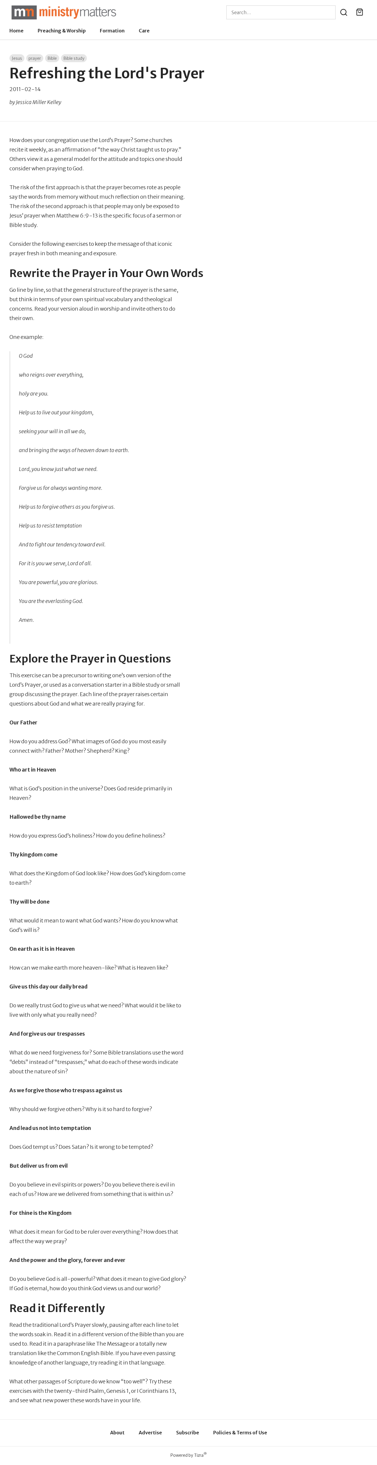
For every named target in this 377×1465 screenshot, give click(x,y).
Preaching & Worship (62, 31)
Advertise (150, 1433)
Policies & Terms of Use (240, 1433)
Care (144, 31)
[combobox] (281, 12)
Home (16, 31)
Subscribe (187, 1433)
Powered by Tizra (189, 1455)
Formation (112, 31)
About (117, 1433)
